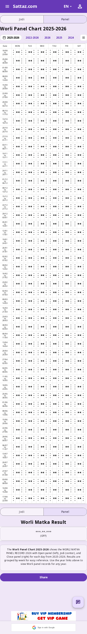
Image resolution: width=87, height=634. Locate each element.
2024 (71, 37)
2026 (48, 37)
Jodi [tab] (21, 19)
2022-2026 (32, 37)
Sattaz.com (25, 6)
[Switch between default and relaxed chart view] (83, 37)
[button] (43, 628)
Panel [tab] (65, 19)
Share (44, 577)
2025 (59, 37)
